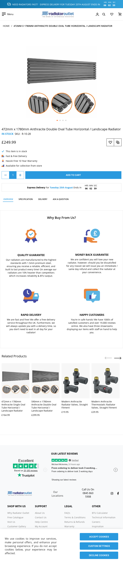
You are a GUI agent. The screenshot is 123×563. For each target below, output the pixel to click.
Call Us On (88, 489)
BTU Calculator (100, 512)
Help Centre (41, 521)
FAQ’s (67, 512)
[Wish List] (111, 15)
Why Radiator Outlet (18, 512)
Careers (96, 521)
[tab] (8, 199)
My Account (41, 526)
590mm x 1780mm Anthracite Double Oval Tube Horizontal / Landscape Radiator (43, 406)
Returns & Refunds (74, 521)
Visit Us (11, 521)
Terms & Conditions (75, 517)
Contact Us (40, 517)
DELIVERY (42, 199)
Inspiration (98, 526)
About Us (40, 512)
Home (6, 25)
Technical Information (103, 517)
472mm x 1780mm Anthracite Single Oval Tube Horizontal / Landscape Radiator (13, 406)
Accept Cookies (99, 536)
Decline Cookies (99, 555)
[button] (57, 120)
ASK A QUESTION (61, 199)
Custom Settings (99, 546)
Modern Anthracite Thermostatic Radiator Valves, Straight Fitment (104, 404)
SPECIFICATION (26, 199)
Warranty (69, 526)
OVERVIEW (8, 199)
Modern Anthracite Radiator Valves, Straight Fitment (75, 404)
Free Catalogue (15, 517)
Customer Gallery (16, 526)
